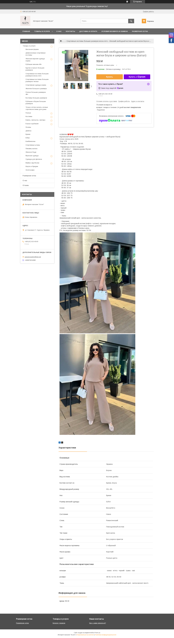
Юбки (28, 138)
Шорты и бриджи (32, 166)
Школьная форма (32, 49)
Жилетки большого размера (36, 88)
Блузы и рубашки (32, 124)
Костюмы (29, 116)
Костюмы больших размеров (36, 98)
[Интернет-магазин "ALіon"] (25, 25)
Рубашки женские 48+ (34, 64)
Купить (109, 77)
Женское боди (31, 152)
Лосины (28, 127)
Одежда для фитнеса (34, 159)
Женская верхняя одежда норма (35, 60)
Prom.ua (97, 633)
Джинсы (28, 131)
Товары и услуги (42, 31)
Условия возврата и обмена (114, 31)
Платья (28, 113)
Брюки (28, 134)
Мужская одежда (32, 156)
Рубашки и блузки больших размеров (36, 102)
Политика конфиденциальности (105, 635)
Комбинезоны (30, 141)
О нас (59, 31)
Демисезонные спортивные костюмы (35, 54)
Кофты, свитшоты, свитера (35, 120)
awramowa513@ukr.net (33, 257)
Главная (26, 31)
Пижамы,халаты (31, 148)
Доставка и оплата (88, 31)
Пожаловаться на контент (85, 635)
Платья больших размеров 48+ (36, 93)
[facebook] (60, 443)
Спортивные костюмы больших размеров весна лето (87, 41)
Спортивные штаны (33, 145)
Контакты (70, 31)
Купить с (133, 77)
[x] (62, 443)
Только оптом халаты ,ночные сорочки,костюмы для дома (37, 108)
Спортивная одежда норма (36, 85)
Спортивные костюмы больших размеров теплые (37, 80)
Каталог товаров (59, 623)
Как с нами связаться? (97, 623)
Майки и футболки (32, 163)
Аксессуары (30, 170)
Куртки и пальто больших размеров (35, 69)
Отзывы (26, 185)
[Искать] (131, 21)
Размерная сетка (140, 31)
